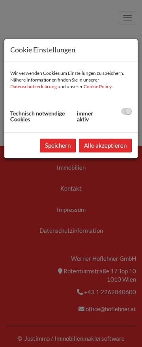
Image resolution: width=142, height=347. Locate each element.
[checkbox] (126, 111)
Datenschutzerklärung (33, 86)
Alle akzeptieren (105, 145)
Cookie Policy (97, 86)
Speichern (58, 145)
